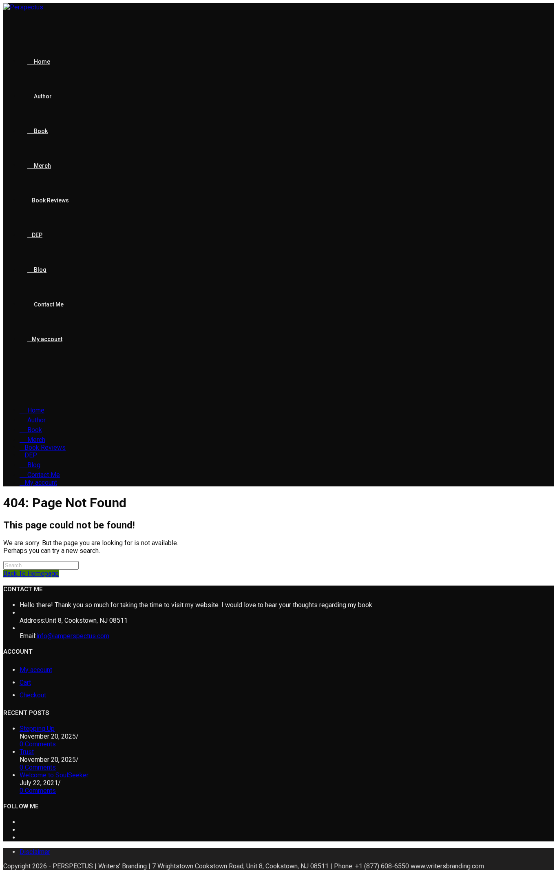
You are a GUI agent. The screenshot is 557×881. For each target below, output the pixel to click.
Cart (25, 682)
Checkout (33, 695)
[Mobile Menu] (5, 380)
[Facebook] (22, 830)
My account (36, 670)
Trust (27, 752)
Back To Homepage (31, 573)
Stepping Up (37, 728)
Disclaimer (35, 852)
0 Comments (38, 744)
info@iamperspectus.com (72, 636)
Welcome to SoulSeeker (54, 775)
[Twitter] (22, 822)
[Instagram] (22, 837)
